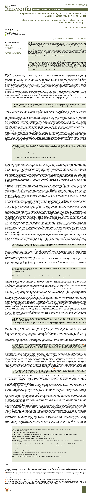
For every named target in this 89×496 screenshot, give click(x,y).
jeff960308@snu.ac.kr (12, 33)
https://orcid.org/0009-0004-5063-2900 (16, 34)
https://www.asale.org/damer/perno (19, 430)
